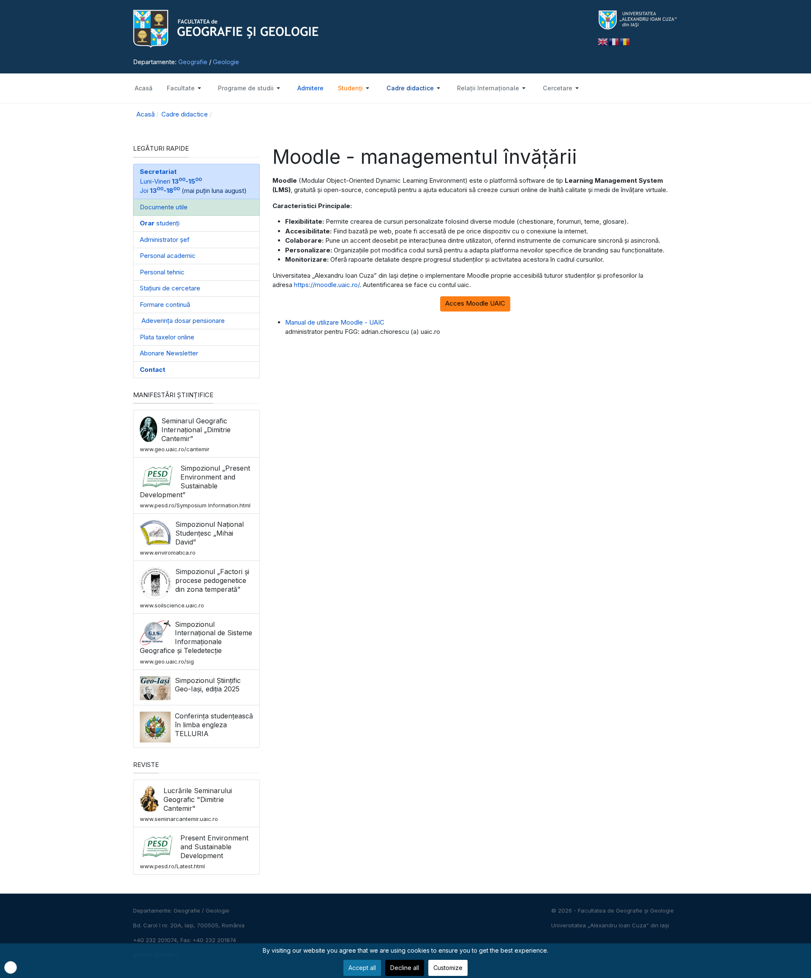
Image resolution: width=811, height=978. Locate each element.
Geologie (226, 62)
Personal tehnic (162, 272)
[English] (603, 41)
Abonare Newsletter (169, 353)
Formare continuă (165, 305)
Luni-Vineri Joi (171, 181)
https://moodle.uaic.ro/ (326, 285)
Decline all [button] (404, 967)
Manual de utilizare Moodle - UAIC (334, 322)
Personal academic (168, 256)
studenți (160, 223)
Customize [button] (448, 967)
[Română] (625, 41)
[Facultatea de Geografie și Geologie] (359, 29)
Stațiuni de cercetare (170, 288)
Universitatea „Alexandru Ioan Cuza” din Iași (610, 925)
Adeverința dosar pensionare (182, 321)
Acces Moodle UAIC (475, 303)
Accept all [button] (362, 967)
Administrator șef (165, 240)
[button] (184, 88)
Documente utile (164, 207)
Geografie (192, 62)
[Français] (614, 41)
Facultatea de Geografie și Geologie (626, 910)
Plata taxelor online (167, 337)
